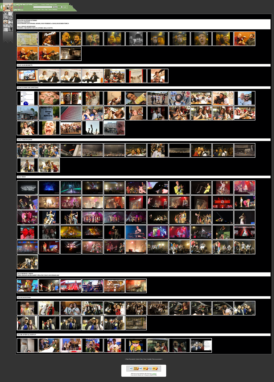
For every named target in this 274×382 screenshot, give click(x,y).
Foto (46, 9)
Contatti (149, 359)
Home (38, 9)
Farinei (36, 4)
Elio (43, 9)
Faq (145, 359)
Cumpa (43, 4)
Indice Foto (139, 359)
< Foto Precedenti (130, 359)
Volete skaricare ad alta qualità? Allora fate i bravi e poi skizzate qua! (38, 275)
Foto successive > (157, 359)
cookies (154, 373)
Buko (51, 4)
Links (55, 4)
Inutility (48, 4)
